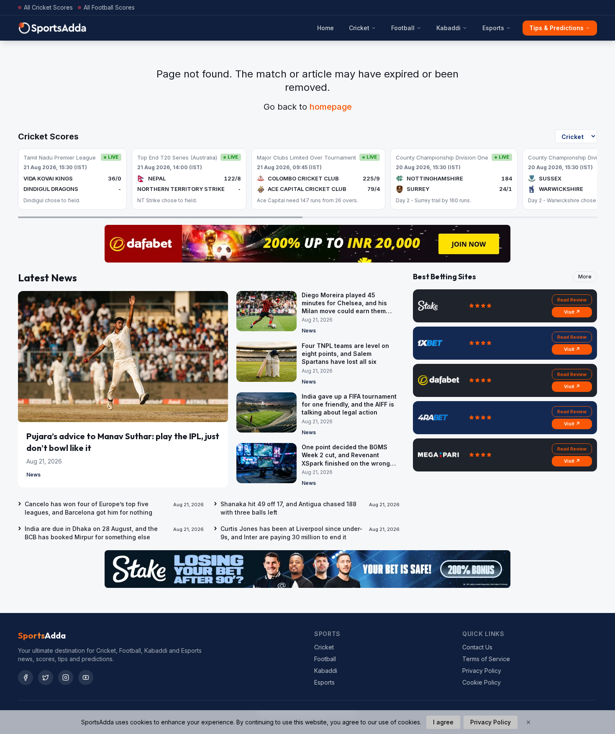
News (33, 474)
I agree (443, 722)
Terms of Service (486, 658)
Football (403, 27)
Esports (493, 27)
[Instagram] (65, 677)
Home (325, 27)
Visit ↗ (572, 312)
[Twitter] (45, 677)
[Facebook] (25, 677)
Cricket (359, 27)
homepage (331, 107)
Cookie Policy (481, 682)
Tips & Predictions (556, 27)
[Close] (528, 722)
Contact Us (477, 647)
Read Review (572, 300)
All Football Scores (109, 7)
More (585, 276)
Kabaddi (448, 27)
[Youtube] (85, 677)
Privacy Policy (481, 670)
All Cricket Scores (48, 7)
